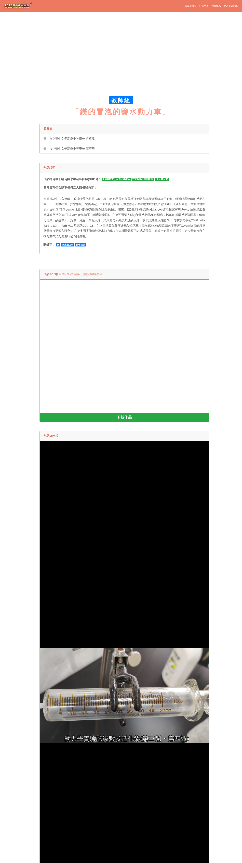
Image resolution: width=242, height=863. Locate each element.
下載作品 (124, 417)
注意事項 (204, 5)
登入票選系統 (231, 5)
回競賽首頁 (190, 5)
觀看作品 (216, 5)
